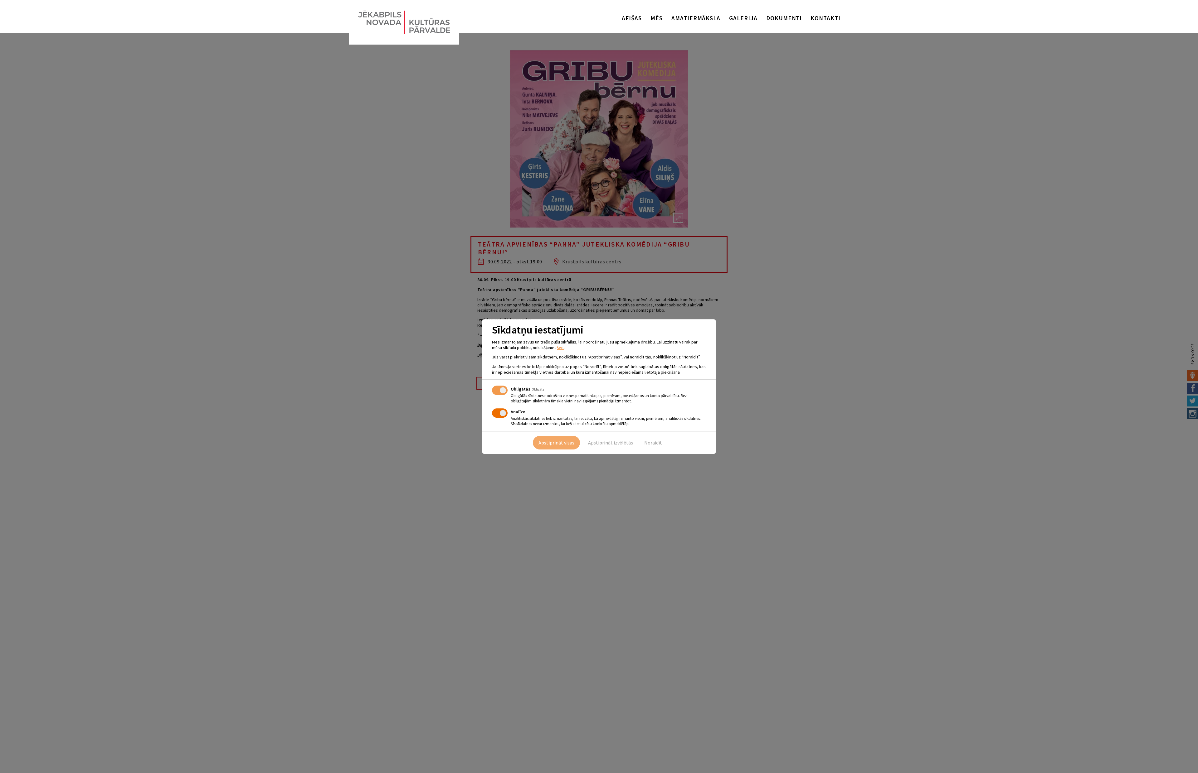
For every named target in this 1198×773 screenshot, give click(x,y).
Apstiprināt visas (556, 442)
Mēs (656, 18)
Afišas (632, 18)
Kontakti (825, 18)
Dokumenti (784, 18)
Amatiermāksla (695, 18)
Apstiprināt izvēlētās (610, 442)
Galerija (743, 18)
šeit (560, 347)
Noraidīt (653, 442)
